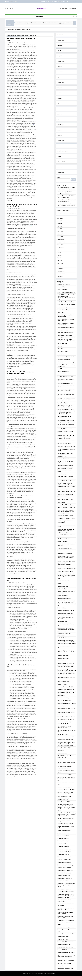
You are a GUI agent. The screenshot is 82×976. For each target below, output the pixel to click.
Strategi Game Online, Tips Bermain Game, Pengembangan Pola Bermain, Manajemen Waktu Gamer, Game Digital (67, 814)
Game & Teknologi (61, 368)
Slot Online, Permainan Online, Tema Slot (66, 787)
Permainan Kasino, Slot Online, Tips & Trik (66, 716)
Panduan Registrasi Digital (63, 658)
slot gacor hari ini (31, 395)
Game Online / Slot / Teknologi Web (65, 376)
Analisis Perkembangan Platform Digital (66, 292)
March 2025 (60, 263)
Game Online (60, 374)
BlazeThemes (52, 973)
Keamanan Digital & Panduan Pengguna (66, 504)
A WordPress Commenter (63, 213)
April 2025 (60, 260)
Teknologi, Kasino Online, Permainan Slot (66, 952)
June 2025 (60, 255)
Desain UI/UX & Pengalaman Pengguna (66, 332)
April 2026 (60, 228)
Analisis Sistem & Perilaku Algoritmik (66, 301)
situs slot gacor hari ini (62, 151)
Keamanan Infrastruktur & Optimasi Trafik (66, 507)
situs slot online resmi (62, 753)
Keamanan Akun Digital (62, 496)
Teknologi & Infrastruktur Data (64, 849)
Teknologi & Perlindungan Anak (64, 873)
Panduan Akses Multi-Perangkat (64, 598)
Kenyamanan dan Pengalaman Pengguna (66, 518)
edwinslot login (61, 354)
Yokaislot (32, 124)
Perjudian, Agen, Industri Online (64, 700)
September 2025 (61, 247)
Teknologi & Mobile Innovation (64, 862)
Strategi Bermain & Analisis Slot (64, 801)
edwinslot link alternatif (63, 351)
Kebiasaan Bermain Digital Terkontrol (65, 515)
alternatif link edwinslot (63, 289)
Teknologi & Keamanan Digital (64, 857)
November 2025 (61, 242)
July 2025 (60, 252)
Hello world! (73, 213)
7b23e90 (9, 42)
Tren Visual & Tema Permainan (64, 963)
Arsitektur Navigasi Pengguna (64, 309)
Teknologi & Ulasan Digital (63, 880)
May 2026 (60, 226)
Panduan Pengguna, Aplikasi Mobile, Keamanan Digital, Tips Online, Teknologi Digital (66, 652)
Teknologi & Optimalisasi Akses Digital (66, 865)
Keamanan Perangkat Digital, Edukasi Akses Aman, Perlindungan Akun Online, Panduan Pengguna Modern (66, 512)
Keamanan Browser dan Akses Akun (65, 499)
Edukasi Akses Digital (62, 343)
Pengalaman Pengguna (62, 684)
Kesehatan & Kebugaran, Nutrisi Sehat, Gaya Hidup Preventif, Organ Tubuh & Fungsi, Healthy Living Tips (66, 531)
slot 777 (59, 93)
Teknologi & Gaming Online (63, 846)
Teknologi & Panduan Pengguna (64, 867)
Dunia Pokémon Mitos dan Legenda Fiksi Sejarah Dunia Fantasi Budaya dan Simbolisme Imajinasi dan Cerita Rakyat (66, 339)
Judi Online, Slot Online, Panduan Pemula (66, 458)
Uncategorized (61, 966)
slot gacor (60, 56)
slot (58, 77)
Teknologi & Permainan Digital (64, 875)
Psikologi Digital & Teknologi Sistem (65, 739)
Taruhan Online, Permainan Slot (64, 830)
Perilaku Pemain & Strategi (63, 698)
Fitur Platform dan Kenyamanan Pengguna (66, 362)
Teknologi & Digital (62, 843)
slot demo (60, 114)
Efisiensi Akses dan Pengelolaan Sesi (66, 356)
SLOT (8, 589)
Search (58, 177)
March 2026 (60, 231)
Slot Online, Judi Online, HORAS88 (65, 774)
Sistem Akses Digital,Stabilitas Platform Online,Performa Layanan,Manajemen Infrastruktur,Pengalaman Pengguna (66, 744)
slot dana (59, 130)
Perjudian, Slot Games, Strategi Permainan (67, 703)
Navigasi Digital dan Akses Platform (65, 571)
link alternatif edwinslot (63, 541)
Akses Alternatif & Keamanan (64, 284)
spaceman (60, 145)
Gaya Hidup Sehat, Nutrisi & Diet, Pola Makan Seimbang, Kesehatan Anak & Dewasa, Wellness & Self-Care (66, 437)
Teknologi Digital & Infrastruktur (64, 889)
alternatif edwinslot (62, 286)
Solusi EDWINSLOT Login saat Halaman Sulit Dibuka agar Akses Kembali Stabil (52, 1)
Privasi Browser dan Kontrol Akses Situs (66, 737)
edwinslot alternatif (62, 348)
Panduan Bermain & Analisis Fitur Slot (66, 610)
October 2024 (60, 276)
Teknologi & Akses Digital (63, 835)
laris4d (30, 225)
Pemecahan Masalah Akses (63, 681)
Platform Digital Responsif (63, 734)
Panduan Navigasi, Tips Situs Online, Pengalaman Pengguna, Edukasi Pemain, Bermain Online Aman (66, 630)
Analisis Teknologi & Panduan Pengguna (66, 304)
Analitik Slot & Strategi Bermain (64, 307)
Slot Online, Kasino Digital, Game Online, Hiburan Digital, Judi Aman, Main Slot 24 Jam (66, 779)
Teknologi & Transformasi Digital (65, 878)
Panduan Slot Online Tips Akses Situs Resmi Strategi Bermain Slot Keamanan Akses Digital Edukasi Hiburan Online (66, 665)
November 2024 (61, 274)
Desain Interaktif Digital (63, 330)
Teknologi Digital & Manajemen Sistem (66, 891)
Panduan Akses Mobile (62, 595)
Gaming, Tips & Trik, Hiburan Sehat (65, 428)
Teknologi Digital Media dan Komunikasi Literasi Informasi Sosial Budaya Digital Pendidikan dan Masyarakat (66, 896)
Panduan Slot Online (62, 660)
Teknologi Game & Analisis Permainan (66, 920)
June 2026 (60, 223)
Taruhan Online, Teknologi (63, 833)
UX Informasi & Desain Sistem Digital (65, 968)
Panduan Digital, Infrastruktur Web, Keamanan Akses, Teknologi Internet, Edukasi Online (65, 617)
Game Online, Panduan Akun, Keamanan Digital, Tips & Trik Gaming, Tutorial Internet (66, 390)
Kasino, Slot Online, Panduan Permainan (66, 480)
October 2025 (60, 244)
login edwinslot (61, 550)
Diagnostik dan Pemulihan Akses (65, 335)
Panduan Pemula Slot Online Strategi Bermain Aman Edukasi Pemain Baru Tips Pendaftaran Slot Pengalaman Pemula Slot (67, 642)
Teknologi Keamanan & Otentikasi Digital (66, 933)
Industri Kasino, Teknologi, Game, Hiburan (66, 441)
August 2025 (60, 250)
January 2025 (60, 268)
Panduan (59, 583)
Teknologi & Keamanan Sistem (64, 859)
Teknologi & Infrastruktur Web (64, 854)
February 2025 (60, 266)
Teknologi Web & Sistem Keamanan (65, 949)
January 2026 (60, 236)
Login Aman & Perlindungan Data (64, 548)
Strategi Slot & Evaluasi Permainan (65, 821)
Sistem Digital (61, 750)
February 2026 (60, 234)
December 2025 (61, 239)
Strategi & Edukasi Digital (63, 799)
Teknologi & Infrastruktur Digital (64, 851)
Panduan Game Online (62, 621)
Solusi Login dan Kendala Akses (64, 796)
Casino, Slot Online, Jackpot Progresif (66, 327)
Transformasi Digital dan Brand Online (66, 960)
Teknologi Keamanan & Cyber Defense (66, 927)
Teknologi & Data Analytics (63, 838)
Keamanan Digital (61, 502)
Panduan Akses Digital (62, 588)
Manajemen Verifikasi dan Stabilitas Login (67, 568)
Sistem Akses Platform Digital (64, 747)
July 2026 (60, 220)
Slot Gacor (60, 71)
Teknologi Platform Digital (63, 936)
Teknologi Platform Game (63, 939)
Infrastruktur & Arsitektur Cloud (64, 443)
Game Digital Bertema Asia (63, 371)
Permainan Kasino (61, 705)
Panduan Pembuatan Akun (63, 637)
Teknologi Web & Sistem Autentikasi (65, 947)
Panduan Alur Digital (62, 607)
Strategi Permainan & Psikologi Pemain (66, 818)
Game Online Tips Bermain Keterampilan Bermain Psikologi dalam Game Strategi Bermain (66, 385)
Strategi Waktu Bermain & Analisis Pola (66, 823)
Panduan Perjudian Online (63, 655)
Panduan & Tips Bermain (63, 586)
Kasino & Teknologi (62, 474)
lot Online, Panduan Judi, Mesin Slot (65, 553)
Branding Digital (61, 312)
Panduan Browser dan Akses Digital (65, 613)
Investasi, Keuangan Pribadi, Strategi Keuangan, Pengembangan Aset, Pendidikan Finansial (65, 455)
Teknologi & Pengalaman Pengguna (65, 870)
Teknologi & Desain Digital (63, 841)
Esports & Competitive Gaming (64, 359)
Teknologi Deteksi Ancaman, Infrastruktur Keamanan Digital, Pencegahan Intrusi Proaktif (66, 885)
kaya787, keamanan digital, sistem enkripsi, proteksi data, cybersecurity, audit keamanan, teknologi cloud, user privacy (67, 485)
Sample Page (39, 16)
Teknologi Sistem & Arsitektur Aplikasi (66, 941)
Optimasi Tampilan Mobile (63, 581)
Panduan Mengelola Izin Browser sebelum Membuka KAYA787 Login (48, 22)
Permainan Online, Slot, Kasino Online (66, 719)
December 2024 (61, 271)
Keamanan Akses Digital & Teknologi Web (66, 491)
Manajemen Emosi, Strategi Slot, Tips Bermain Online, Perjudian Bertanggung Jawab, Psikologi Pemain (66, 558)
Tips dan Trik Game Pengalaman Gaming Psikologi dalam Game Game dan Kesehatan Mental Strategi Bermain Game (66, 957)
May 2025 (60, 258)
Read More (9, 200)
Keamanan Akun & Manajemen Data (65, 494)
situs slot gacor (61, 61)
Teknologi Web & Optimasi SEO (64, 944)
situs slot (60, 98)
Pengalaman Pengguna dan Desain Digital (66, 686)
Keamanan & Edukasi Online (63, 489)
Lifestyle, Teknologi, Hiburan (64, 538)
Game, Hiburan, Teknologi (63, 402)
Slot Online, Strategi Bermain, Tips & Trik (66, 789)
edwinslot (60, 346)
